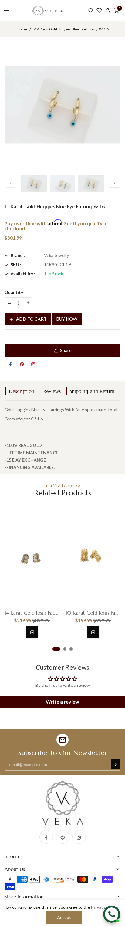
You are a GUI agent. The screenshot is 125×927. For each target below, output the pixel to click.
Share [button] (66, 350)
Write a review (62, 701)
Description (21, 391)
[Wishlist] (99, 10)
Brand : (18, 255)
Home (22, 29)
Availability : (23, 273)
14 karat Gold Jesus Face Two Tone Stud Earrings (32, 612)
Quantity (14, 292)
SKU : (16, 264)
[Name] (115, 764)
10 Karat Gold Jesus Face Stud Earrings (93, 612)
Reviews (52, 391)
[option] (34, 183)
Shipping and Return (92, 391)
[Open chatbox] (111, 914)
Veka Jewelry (56, 255)
